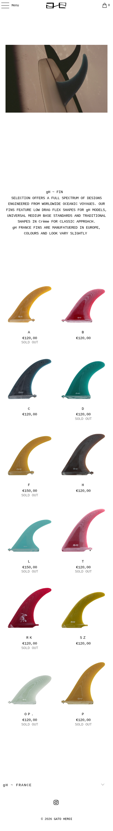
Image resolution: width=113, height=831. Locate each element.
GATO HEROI (63, 819)
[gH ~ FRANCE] (56, 5)
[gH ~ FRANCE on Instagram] (56, 803)
